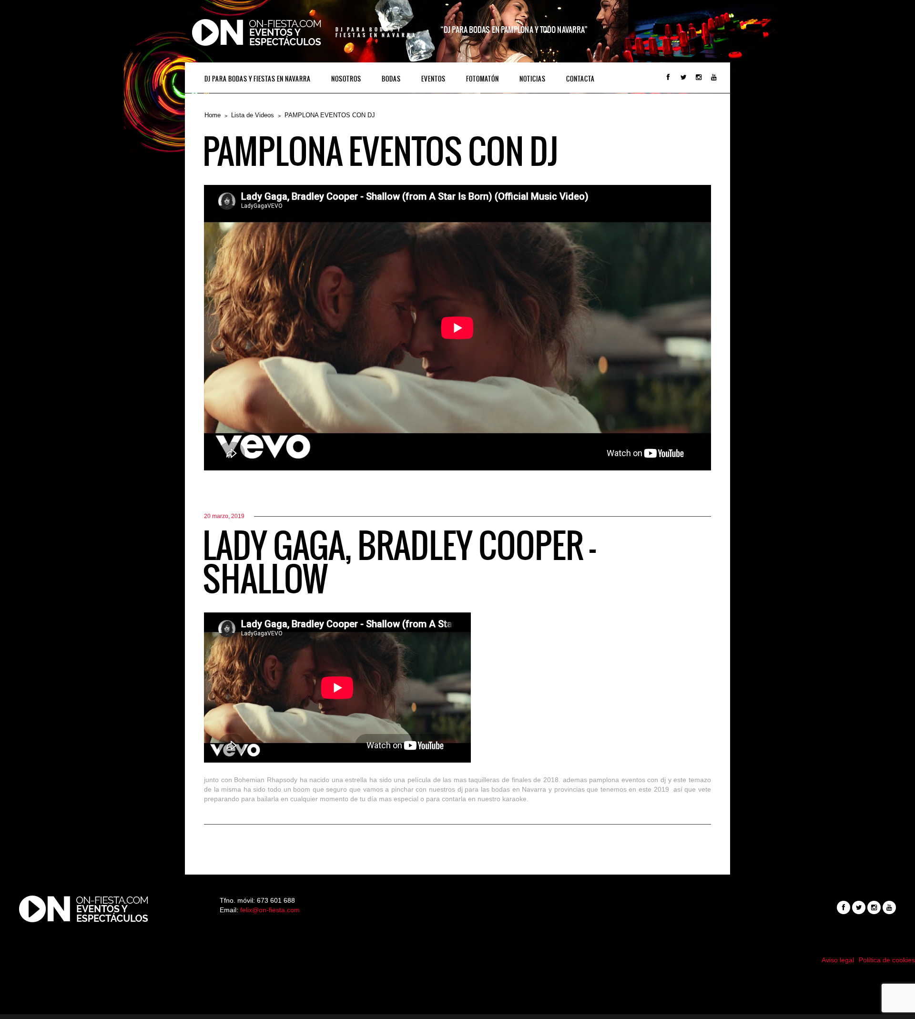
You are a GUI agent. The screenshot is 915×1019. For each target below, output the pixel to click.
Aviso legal (838, 960)
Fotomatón (482, 78)
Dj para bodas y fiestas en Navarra (257, 78)
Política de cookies (887, 960)
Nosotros (346, 78)
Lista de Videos (252, 115)
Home (212, 115)
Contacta (580, 78)
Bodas (391, 78)
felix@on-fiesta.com (270, 910)
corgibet (458, 1002)
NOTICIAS (532, 78)
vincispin (457, 993)
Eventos (433, 78)
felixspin (458, 983)
